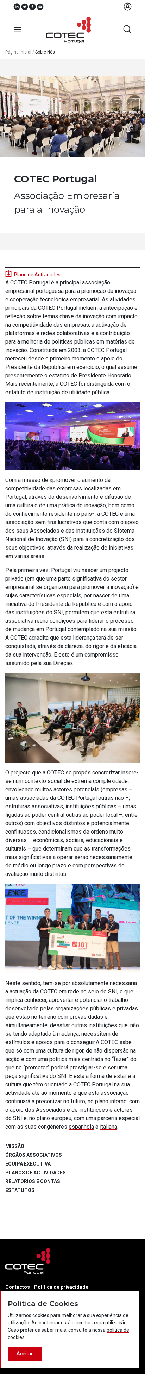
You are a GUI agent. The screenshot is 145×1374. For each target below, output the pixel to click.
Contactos (17, 1287)
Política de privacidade (61, 1287)
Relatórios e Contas (32, 1181)
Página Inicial (18, 52)
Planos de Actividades (35, 1172)
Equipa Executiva (28, 1164)
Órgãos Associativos (33, 1155)
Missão (14, 1146)
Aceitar (25, 1353)
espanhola (81, 1126)
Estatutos (19, 1190)
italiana (108, 1126)
